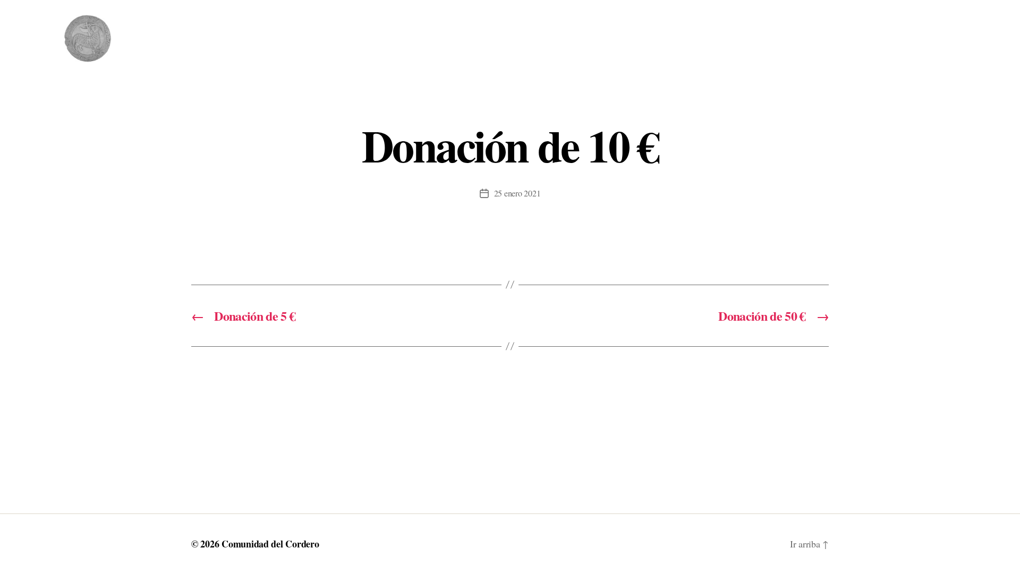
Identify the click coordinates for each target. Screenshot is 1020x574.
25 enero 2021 (517, 193)
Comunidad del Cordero (270, 544)
